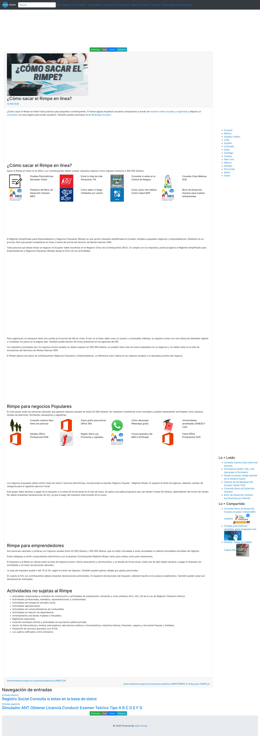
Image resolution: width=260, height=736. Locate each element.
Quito (227, 149)
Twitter (112, 49)
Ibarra (227, 172)
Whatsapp (95, 49)
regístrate (182, 111)
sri (208, 683)
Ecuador (82, 5)
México (228, 133)
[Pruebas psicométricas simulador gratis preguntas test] (232, 535)
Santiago (228, 152)
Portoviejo (229, 169)
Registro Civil (69, 5)
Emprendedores (15, 680)
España (228, 143)
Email (104, 49)
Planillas (155, 5)
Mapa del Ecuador (140, 5)
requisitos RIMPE (169, 683)
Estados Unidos (232, 136)
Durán (227, 175)
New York (229, 159)
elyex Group (141, 725)
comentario (13, 114)
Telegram (122, 49)
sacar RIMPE (200, 683)
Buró (58, 5)
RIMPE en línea (186, 683)
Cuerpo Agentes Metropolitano (177, 5)
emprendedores (131, 683)
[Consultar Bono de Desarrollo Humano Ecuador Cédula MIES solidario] (241, 518)
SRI (64, 680)
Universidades (94, 5)
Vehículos (108, 5)
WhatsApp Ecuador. (101, 114)
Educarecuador (122, 5)
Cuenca (228, 156)
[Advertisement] (81, 28)
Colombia (229, 146)
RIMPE (59, 680)
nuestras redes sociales (162, 111)
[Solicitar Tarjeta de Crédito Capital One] (242, 550)
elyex (12, 4)
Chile (226, 140)
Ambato (228, 165)
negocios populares (34, 680)
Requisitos (49, 680)
